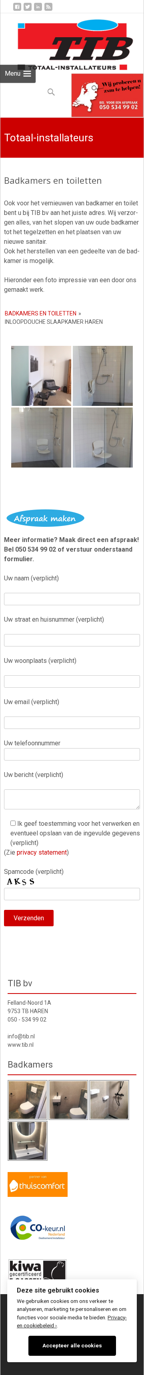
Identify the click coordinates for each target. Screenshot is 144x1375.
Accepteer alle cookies (72, 1345)
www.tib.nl (21, 1045)
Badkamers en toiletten (40, 313)
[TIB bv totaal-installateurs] (69, 43)
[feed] (48, 10)
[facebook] (17, 10)
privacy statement (42, 852)
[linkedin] (38, 10)
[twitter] (28, 10)
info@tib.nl (21, 1036)
